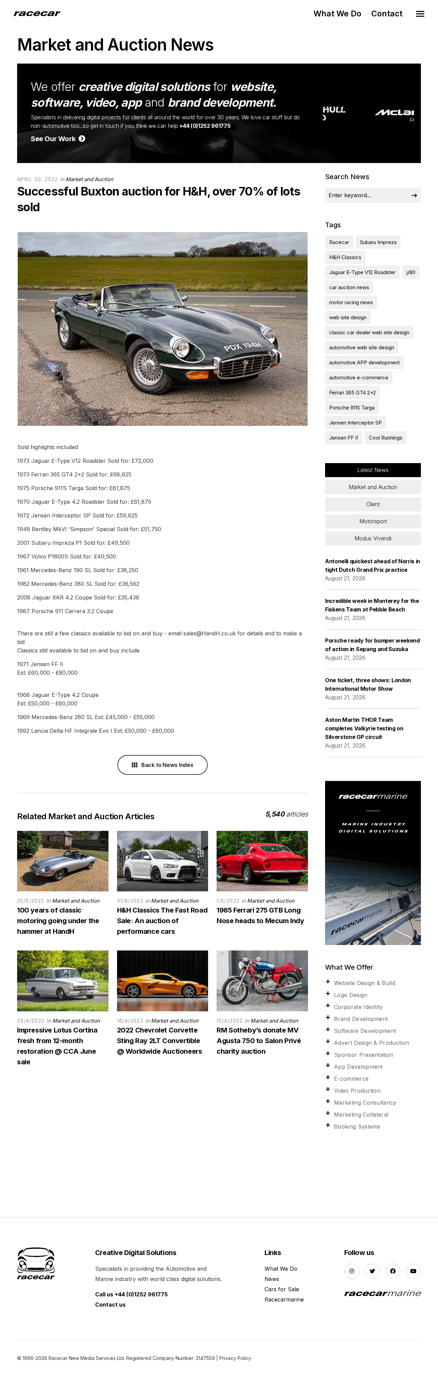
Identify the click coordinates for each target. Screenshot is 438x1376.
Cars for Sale (282, 1289)
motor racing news (351, 302)
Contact (386, 13)
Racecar (339, 242)
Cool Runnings (385, 437)
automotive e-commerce (358, 377)
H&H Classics (345, 257)
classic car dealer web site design (369, 332)
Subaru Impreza (378, 242)
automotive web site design (361, 347)
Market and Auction (89, 179)
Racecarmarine (284, 1299)
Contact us (110, 1304)
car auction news (349, 287)
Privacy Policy (235, 1358)
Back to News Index (166, 764)
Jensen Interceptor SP (355, 422)
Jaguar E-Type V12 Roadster (362, 272)
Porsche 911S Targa (352, 407)
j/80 (411, 272)
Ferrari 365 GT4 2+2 (352, 392)
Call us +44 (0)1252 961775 (131, 1294)
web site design (347, 317)
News (272, 1279)
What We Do (337, 13)
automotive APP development (364, 362)
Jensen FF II (343, 437)
